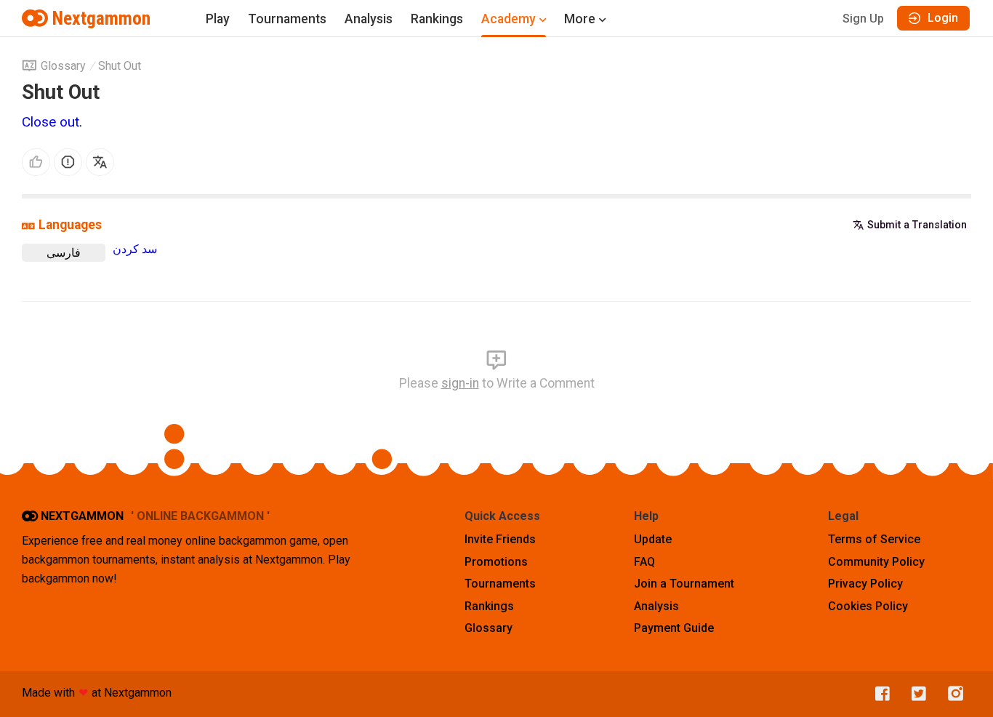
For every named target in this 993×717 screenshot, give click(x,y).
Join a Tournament (684, 583)
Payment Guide (674, 628)
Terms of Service (874, 539)
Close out (50, 121)
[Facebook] (879, 694)
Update (653, 539)
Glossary (63, 66)
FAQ (644, 562)
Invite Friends (500, 539)
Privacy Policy (865, 583)
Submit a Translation (917, 225)
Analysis (369, 19)
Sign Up (863, 18)
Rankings (437, 19)
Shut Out (119, 66)
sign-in (460, 383)
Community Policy (876, 562)
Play (218, 19)
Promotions (496, 562)
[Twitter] (915, 694)
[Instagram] (952, 694)
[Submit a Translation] (100, 162)
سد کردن (135, 249)
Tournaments (287, 19)
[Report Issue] (68, 162)
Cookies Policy (868, 606)
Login (943, 18)
